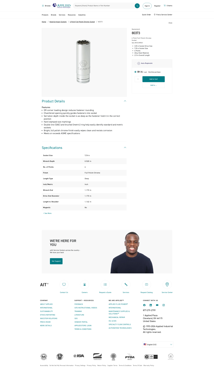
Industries (81, 15)
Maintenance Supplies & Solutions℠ (119, 312)
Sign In (147, 6)
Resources (72, 15)
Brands (53, 15)
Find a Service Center (164, 15)
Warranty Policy (148, 366)
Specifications (52, 148)
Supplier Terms (112, 366)
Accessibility (44, 366)
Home (44, 22)
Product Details (53, 101)
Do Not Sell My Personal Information (61, 366)
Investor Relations (48, 318)
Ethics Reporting (47, 315)
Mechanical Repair (117, 317)
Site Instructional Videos (85, 308)
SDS (76, 318)
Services (62, 15)
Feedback (78, 304)
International (46, 308)
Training (78, 311)
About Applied (46, 304)
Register (157, 6)
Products (45, 15)
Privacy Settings (80, 366)
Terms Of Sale (137, 366)
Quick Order (146, 15)
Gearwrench (136, 29)
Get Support (56, 261)
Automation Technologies (120, 328)
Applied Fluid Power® (118, 304)
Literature (79, 315)
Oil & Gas (112, 321)
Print (170, 23)
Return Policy (101, 366)
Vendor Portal (81, 322)
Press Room (45, 322)
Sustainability (46, 311)
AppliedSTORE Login (83, 325)
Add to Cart (153, 79)
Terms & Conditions (83, 329)
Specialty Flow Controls (120, 324)
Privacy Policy (91, 366)
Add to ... (153, 85)
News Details (46, 325)
